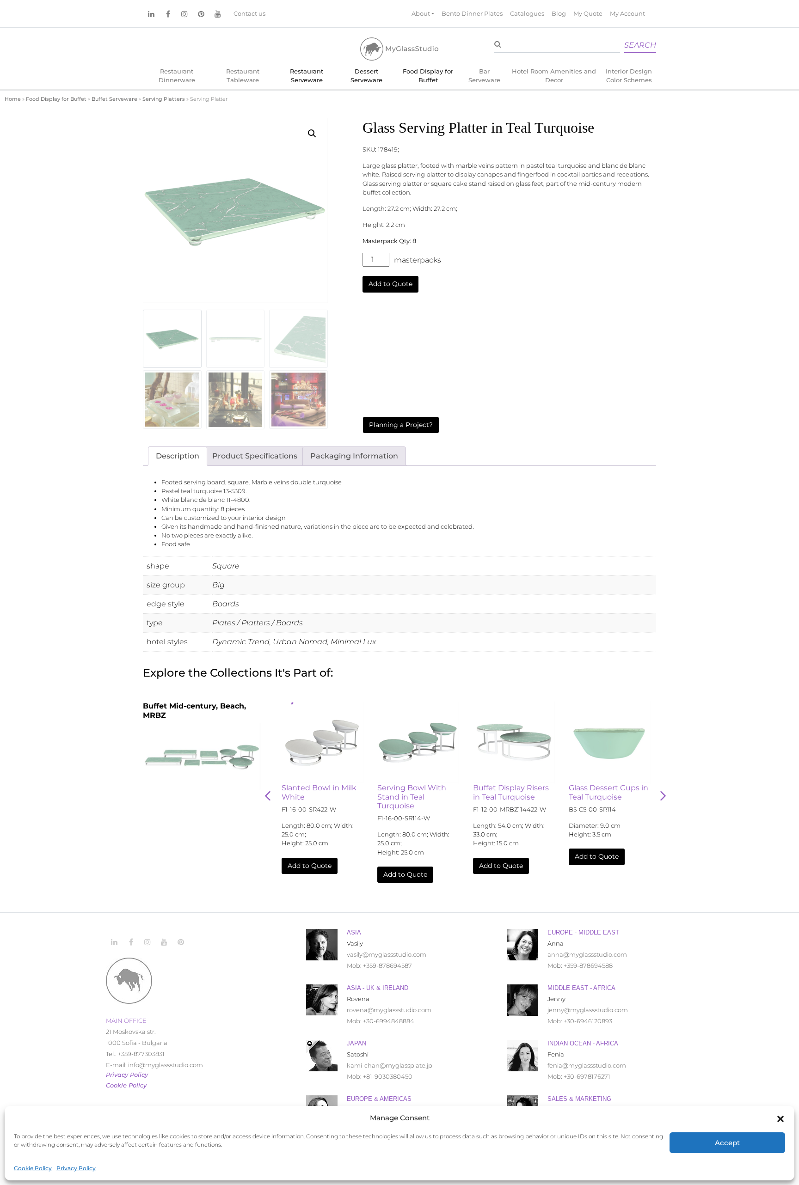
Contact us (249, 13)
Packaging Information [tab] (354, 456)
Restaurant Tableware (242, 76)
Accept (727, 1142)
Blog (559, 13)
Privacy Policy (76, 1168)
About (421, 13)
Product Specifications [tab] (254, 456)
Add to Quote (390, 284)
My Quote (587, 13)
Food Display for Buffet (428, 76)
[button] (780, 1118)
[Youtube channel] (217, 14)
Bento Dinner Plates (472, 13)
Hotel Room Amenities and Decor (554, 76)
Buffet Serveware (114, 99)
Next (663, 795)
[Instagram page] (184, 14)
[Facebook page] (168, 14)
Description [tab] (177, 456)
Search (640, 45)
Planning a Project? (401, 425)
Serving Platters (163, 99)
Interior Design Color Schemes (629, 76)
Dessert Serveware (366, 76)
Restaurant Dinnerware (177, 76)
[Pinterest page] (201, 14)
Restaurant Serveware (306, 76)
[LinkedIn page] (151, 14)
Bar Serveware (484, 76)
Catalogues (527, 13)
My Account (627, 13)
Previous (267, 795)
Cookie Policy (33, 1168)
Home (13, 99)
